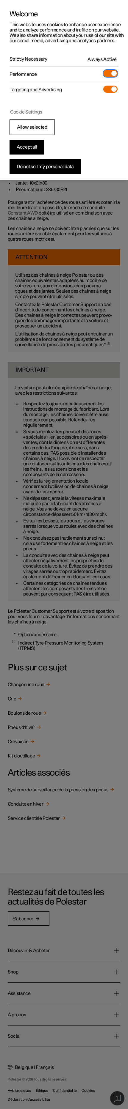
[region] (64, 90)
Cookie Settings (26, 112)
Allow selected (32, 127)
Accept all (27, 147)
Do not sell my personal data (45, 166)
